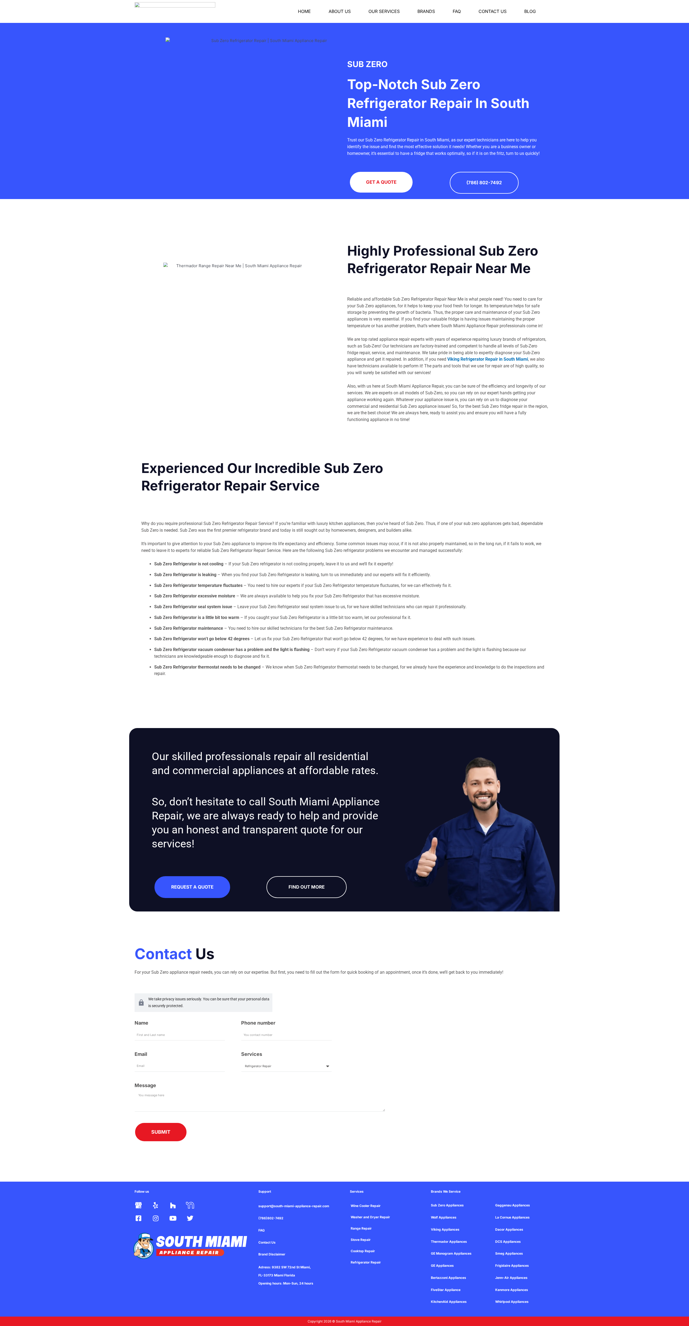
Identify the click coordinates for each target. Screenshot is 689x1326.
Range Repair (361, 1228)
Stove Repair (361, 1240)
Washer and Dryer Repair (370, 1217)
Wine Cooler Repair (366, 1206)
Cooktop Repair (363, 1251)
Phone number (258, 1023)
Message (145, 1085)
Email (141, 1054)
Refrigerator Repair (366, 1262)
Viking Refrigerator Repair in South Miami (487, 359)
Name (141, 1023)
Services (251, 1054)
